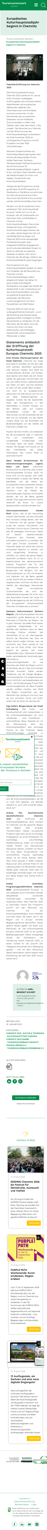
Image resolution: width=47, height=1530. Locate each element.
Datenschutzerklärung (24, 1501)
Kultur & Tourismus (33, 1033)
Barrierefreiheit (22, 1504)
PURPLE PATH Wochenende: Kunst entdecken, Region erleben (23, 1274)
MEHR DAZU (34, 1223)
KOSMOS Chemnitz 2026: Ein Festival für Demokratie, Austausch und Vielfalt (25, 1186)
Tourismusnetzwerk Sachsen (19, 39)
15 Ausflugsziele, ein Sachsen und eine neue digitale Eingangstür (25, 1379)
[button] (9, 1081)
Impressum (24, 1498)
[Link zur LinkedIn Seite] (22, 1524)
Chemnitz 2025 (13, 1033)
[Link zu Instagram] (36, 1524)
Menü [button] (36, 5)
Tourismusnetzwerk (14, 4)
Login (34, 1504)
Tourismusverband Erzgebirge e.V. (25, 1048)
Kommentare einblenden (25, 1098)
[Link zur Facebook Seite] (14, 1524)
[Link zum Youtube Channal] (29, 1524)
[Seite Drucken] (9, 1066)
